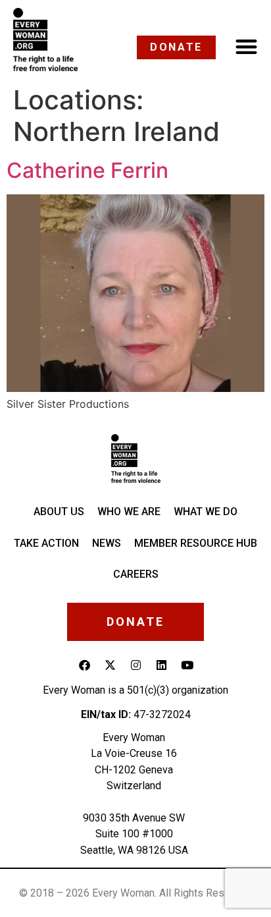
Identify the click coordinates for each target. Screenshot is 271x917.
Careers (136, 574)
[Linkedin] (161, 665)
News (106, 543)
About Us (59, 511)
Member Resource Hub (195, 543)
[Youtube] (187, 665)
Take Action (46, 543)
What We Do (205, 511)
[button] (247, 46)
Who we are (128, 511)
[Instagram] (135, 665)
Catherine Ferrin (87, 170)
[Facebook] (84, 665)
